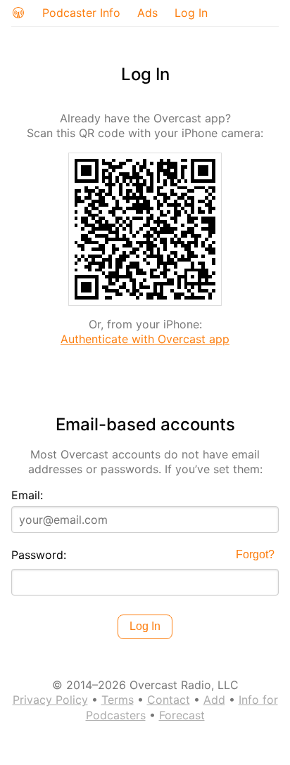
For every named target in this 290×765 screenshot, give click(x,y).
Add (214, 700)
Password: (38, 555)
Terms (117, 700)
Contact (168, 700)
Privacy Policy (50, 700)
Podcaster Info (81, 13)
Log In (191, 13)
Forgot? (255, 554)
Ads (147, 13)
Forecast (182, 715)
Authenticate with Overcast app (145, 339)
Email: (27, 495)
